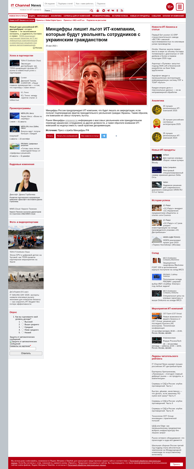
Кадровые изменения (22, 164)
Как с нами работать (85, 4)
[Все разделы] (180, 10)
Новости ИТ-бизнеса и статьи (22, 20)
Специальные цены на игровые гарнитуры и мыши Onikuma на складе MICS (168, 298)
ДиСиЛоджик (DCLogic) (19, 292)
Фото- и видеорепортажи (24, 222)
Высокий (29, 322)
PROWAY (166, 274)
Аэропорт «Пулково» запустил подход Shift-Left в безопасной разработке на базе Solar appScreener (166, 66)
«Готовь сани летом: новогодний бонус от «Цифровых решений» (25, 150)
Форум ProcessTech (172, 341)
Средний (29, 327)
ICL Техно (25, 92)
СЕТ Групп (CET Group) (172, 313)
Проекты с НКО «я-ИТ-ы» (74, 20)
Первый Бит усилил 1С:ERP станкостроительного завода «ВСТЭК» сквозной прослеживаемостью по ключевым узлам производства (168, 39)
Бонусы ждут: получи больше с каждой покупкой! (25, 133)
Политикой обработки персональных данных (87, 465)
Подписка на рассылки (96, 20)
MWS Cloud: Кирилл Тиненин (23, 209)
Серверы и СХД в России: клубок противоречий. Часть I (167, 385)
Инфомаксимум (169, 338)
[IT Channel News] (26, 9)
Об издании (50, 4)
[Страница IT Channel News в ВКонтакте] (112, 11)
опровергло (71, 120)
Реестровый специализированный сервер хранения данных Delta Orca (167, 173)
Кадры (32, 16)
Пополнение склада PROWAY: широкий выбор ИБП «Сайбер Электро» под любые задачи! (167, 282)
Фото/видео (43, 16)
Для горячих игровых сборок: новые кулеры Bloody (168, 160)
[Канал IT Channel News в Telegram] (108, 11)
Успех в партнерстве (21, 55)
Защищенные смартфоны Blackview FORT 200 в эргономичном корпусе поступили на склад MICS (168, 266)
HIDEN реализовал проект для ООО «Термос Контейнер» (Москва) (166, 242)
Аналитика (56, 16)
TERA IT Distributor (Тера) (31, 61)
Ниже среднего (32, 330)
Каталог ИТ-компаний (173, 16)
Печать (50, 136)
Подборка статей (65, 4)
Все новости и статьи (90, 136)
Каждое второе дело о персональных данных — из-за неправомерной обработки (166, 89)
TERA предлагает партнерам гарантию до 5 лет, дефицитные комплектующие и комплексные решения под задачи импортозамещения (24, 40)
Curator (24, 78)
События (156, 16)
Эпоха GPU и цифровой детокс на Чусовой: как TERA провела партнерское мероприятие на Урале (26, 258)
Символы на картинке (20, 346)
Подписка (101, 4)
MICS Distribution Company (170, 259)
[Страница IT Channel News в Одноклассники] (117, 11)
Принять (176, 464)
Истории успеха (120, 16)
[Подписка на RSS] (122, 11)
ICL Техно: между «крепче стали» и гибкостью (23, 97)
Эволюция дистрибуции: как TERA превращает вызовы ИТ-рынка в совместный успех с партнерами (24, 68)
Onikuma (174, 293)
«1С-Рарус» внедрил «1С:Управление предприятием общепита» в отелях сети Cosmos (167, 211)
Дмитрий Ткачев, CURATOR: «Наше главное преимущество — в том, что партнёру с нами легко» (25, 84)
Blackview (175, 260)
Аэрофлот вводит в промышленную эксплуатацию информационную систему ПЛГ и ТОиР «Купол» (167, 79)
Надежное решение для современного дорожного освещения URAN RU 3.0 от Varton (167, 188)
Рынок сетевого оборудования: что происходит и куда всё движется (168, 439)
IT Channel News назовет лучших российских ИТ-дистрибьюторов (167, 365)
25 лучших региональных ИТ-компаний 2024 (171, 135)
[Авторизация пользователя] (97, 11)
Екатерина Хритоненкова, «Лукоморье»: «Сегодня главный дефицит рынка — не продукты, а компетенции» (167, 375)
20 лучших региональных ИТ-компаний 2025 (171, 108)
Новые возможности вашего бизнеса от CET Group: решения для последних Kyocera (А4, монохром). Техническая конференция (167, 322)
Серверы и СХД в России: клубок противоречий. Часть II (167, 402)
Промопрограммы (101, 16)
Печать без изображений (67, 136)
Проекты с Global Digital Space (49, 20)
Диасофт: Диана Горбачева (22, 194)
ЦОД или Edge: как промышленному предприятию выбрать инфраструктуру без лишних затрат (166, 429)
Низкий (28, 332)
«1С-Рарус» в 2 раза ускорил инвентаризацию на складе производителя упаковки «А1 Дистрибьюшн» (167, 227)
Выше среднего (32, 324)
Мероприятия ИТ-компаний (167, 308)
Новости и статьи (18, 16)
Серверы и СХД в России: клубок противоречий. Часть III (167, 409)
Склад (155, 253)
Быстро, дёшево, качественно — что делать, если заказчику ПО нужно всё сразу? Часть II (167, 393)
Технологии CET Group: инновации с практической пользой (164, 418)
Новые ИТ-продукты (140, 16)
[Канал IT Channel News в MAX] (103, 11)
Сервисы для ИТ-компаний (77, 16)
